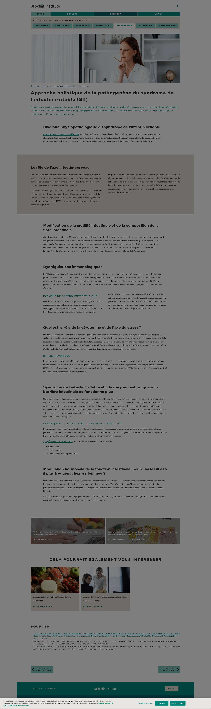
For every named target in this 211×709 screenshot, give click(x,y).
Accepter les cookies (178, 703)
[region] (105, 703)
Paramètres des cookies (145, 703)
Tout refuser (162, 703)
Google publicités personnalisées (19, 705)
